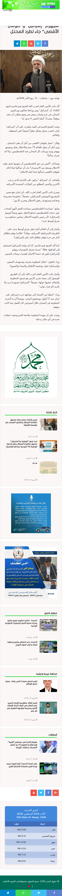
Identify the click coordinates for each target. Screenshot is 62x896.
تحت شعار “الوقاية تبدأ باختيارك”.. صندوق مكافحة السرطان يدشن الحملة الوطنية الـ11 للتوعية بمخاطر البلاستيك (21, 444)
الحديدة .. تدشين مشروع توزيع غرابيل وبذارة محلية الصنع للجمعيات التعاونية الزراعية (21, 623)
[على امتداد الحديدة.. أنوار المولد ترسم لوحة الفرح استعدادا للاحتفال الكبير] (48, 768)
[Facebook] (48, 793)
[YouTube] (34, 793)
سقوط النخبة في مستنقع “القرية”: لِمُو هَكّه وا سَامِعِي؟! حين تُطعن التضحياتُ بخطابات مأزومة (22, 744)
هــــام (34, 463)
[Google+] (55, 793)
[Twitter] (41, 793)
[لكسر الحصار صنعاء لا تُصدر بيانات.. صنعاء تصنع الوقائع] (48, 686)
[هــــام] (48, 468)
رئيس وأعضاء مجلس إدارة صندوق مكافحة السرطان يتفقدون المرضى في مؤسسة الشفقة (21, 422)
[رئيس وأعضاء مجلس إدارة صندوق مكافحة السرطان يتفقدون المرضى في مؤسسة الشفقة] (48, 424)
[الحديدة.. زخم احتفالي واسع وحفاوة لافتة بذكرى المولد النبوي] (48, 647)
